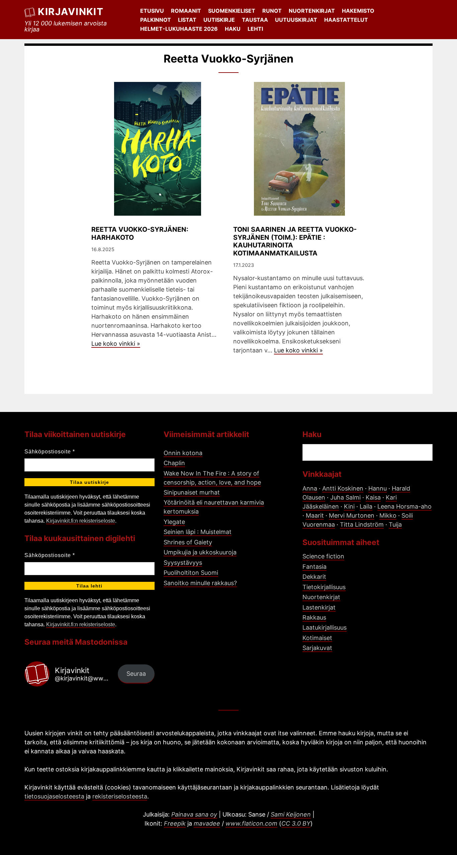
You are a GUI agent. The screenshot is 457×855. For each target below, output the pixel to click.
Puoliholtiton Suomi (191, 572)
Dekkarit (314, 576)
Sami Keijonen (291, 814)
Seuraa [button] (136, 673)
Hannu (377, 488)
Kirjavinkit (70, 11)
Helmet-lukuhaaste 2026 (179, 28)
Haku (233, 28)
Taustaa (255, 19)
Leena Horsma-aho (404, 506)
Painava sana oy (194, 814)
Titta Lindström (362, 524)
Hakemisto (358, 10)
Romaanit (186, 10)
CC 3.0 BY (295, 823)
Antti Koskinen (342, 488)
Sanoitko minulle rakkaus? (200, 582)
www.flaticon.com (251, 823)
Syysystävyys (183, 562)
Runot (272, 10)
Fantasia (314, 566)
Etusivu (152, 10)
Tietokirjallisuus (324, 587)
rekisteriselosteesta (119, 796)
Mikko (387, 515)
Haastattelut (346, 19)
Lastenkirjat (319, 607)
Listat (187, 19)
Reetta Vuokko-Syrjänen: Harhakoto (139, 233)
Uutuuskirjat (296, 19)
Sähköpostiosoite (49, 451)
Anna (309, 488)
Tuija (395, 524)
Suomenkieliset (231, 10)
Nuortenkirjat (312, 10)
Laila (366, 506)
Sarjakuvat (317, 647)
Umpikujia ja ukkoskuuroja (200, 552)
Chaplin (174, 462)
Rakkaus (314, 617)
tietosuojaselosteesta (54, 796)
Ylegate (174, 521)
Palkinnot (155, 19)
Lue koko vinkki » (115, 343)
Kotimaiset (317, 637)
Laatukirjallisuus (324, 627)
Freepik (175, 823)
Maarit (315, 515)
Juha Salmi (345, 497)
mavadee (207, 823)
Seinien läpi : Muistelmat (198, 531)
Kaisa (373, 497)
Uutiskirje (219, 19)
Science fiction (323, 556)
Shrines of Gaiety (188, 542)
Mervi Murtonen (351, 515)
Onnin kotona (183, 452)
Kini (349, 506)
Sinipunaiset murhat (192, 492)
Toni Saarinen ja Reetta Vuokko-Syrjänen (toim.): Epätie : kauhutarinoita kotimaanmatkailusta (295, 241)
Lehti (255, 28)
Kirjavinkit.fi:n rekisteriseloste (80, 521)
